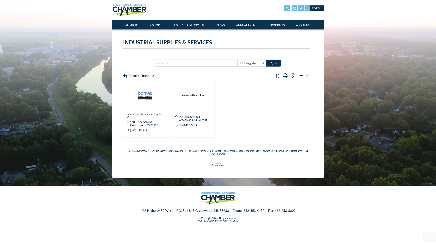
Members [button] (132, 25)
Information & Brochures (289, 150)
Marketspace (236, 150)
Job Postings (252, 150)
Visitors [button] (156, 25)
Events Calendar (175, 150)
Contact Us (267, 150)
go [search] (275, 63)
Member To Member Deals (214, 150)
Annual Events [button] (247, 25)
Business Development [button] (189, 25)
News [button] (221, 25)
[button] (125, 75)
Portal (317, 8)
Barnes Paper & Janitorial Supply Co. (144, 115)
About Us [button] (303, 25)
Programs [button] (277, 25)
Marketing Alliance (228, 220)
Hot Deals (192, 150)
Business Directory (137, 150)
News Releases (157, 150)
